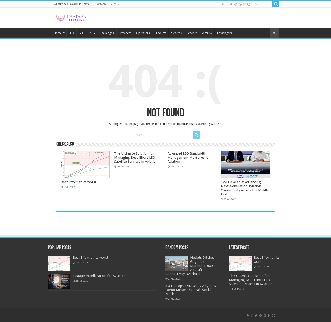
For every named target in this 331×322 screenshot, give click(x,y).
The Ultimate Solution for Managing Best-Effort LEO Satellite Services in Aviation (136, 157)
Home (58, 33)
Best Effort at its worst (78, 182)
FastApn (101, 4)
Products (160, 33)
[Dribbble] (240, 4)
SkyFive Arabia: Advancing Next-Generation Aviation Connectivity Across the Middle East (245, 188)
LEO (71, 33)
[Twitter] (231, 4)
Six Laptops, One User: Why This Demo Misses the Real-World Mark (191, 290)
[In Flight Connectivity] (71, 17)
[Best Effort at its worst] (59, 263)
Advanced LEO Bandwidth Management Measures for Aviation (189, 157)
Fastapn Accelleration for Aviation (99, 276)
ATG (92, 33)
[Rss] (223, 4)
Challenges (107, 33)
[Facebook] (227, 4)
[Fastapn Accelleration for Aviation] (59, 281)
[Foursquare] (244, 4)
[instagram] (249, 4)
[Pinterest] (236, 4)
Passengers (224, 33)
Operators (143, 33)
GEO (81, 33)
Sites (113, 4)
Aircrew (207, 33)
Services (192, 33)
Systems (176, 33)
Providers (125, 33)
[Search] (275, 4)
